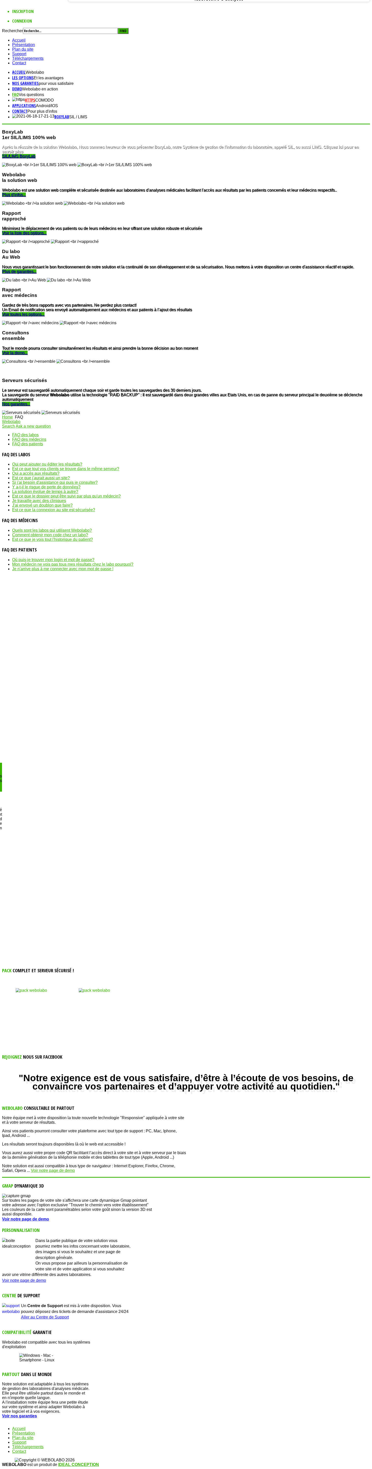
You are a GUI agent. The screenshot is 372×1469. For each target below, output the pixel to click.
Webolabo (35, 72)
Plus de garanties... (19, 271)
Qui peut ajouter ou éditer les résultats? (47, 464)
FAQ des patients (27, 444)
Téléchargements (28, 58)
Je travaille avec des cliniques (39, 501)
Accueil (19, 40)
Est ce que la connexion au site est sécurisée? (53, 510)
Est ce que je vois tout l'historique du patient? (52, 539)
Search (8, 426)
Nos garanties (25, 83)
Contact (19, 63)
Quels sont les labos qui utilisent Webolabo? (52, 530)
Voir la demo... (15, 353)
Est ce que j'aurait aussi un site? (41, 478)
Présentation (23, 45)
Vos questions (31, 94)
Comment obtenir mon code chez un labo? (50, 535)
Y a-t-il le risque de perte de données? (46, 487)
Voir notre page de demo (53, 1170)
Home (7, 417)
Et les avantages (49, 78)
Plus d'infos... (14, 195)
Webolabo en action (40, 89)
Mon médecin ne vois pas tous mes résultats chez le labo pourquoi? (72, 564)
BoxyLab (61, 117)
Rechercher (12, 31)
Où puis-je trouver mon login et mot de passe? (53, 560)
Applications (24, 105)
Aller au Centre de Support (45, 1317)
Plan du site (22, 49)
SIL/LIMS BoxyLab (18, 156)
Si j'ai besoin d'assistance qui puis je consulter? (55, 482)
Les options (23, 78)
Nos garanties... (16, 404)
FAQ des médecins (29, 439)
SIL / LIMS (78, 117)
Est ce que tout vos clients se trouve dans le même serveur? (65, 469)
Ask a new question (33, 426)
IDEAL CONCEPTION (78, 1464)
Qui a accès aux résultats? (35, 473)
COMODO (44, 100)
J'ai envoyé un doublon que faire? (42, 505)
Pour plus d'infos (42, 111)
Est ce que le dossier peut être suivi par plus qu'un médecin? (66, 496)
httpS (30, 100)
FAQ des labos (25, 435)
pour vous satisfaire (56, 83)
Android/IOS (47, 106)
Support (19, 54)
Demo (17, 89)
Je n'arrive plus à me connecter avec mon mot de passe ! (62, 569)
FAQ (15, 94)
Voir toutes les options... (23, 314)
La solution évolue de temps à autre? (45, 491)
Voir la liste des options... (24, 233)
